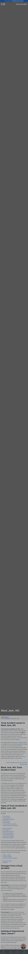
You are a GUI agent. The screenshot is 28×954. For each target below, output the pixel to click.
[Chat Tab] (14, 477)
